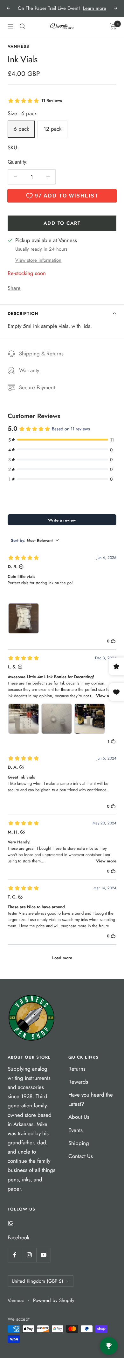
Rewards (78, 1082)
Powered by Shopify (53, 1300)
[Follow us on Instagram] (29, 1255)
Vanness (18, 46)
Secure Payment (37, 387)
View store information (38, 260)
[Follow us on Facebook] (15, 1255)
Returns (77, 1069)
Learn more (94, 8)
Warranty (29, 370)
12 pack (52, 129)
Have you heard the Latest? (90, 1099)
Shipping (78, 1143)
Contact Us (80, 1156)
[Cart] (113, 26)
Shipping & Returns (41, 353)
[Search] (22, 26)
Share (14, 288)
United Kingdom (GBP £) (37, 1281)
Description (23, 313)
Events (75, 1130)
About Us (78, 1117)
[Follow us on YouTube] (43, 1255)
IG (10, 1223)
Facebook (18, 1237)
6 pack (21, 129)
